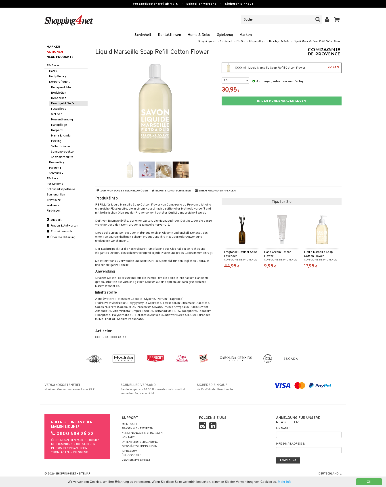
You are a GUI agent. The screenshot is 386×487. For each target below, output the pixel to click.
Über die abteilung (63, 237)
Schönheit (142, 35)
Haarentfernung (62, 120)
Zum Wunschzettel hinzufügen (123, 191)
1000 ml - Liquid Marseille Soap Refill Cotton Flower (286, 67)
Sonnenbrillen (56, 195)
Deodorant (58, 98)
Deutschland (329, 474)
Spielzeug (225, 35)
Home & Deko (199, 35)
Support (56, 220)
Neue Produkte (60, 57)
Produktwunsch (61, 231)
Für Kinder (54, 184)
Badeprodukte (61, 87)
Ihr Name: (283, 428)
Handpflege (59, 125)
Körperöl (57, 130)
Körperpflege (257, 41)
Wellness (53, 205)
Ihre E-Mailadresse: (290, 444)
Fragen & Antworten (64, 226)
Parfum (54, 168)
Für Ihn (52, 179)
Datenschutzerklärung (140, 442)
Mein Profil (130, 424)
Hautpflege (57, 76)
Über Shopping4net (136, 460)
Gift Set (56, 114)
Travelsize (54, 200)
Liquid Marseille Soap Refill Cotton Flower (318, 41)
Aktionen (55, 52)
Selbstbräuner (60, 146)
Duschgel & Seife (279, 41)
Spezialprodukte (62, 157)
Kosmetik (56, 162)
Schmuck (55, 173)
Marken (245, 35)
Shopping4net (207, 41)
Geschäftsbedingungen (139, 446)
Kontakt (128, 437)
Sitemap (84, 474)
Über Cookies (131, 455)
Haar (52, 71)
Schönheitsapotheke (61, 189)
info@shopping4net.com (69, 448)
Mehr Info (285, 481)
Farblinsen (54, 211)
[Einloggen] (327, 19)
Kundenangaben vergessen (142, 433)
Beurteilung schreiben (173, 191)
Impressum (129, 451)
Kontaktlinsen (169, 35)
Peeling (56, 141)
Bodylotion (58, 93)
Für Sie (241, 41)
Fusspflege (58, 109)
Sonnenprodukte (62, 152)
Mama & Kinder (61, 136)
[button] (337, 19)
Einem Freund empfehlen (217, 191)
